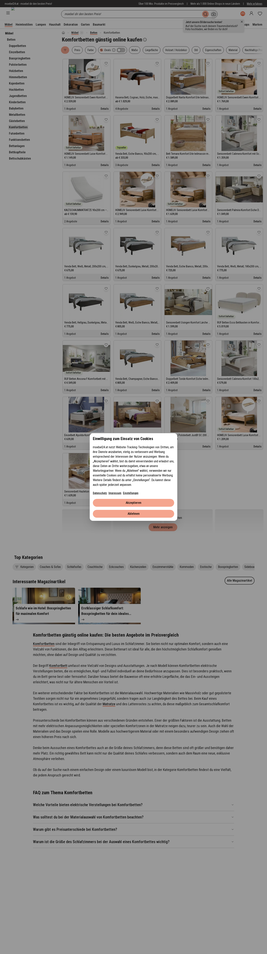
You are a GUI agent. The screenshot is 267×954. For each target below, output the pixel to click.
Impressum (114, 493)
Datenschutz (100, 493)
